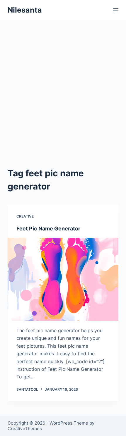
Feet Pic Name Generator (48, 228)
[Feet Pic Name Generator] (63, 279)
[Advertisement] (63, 86)
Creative (25, 216)
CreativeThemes (25, 428)
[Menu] (115, 10)
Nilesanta (25, 10)
